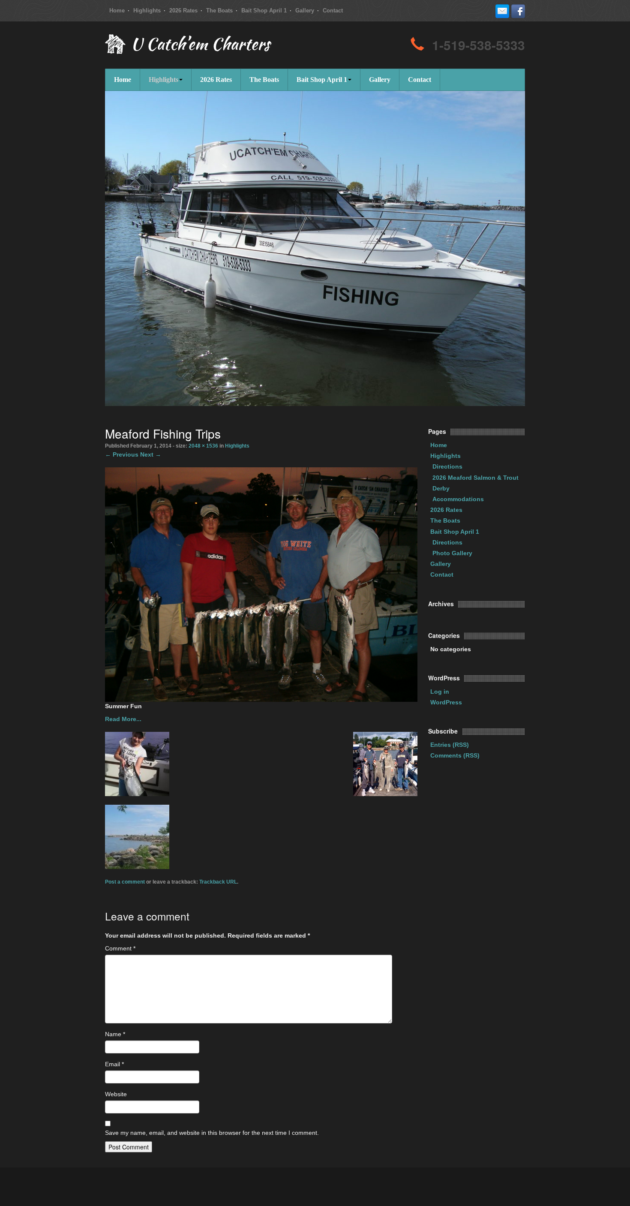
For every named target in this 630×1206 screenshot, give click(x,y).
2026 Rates (183, 10)
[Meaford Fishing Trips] (261, 583)
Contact (333, 10)
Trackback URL (218, 882)
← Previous (121, 454)
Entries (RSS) (449, 744)
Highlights (147, 10)
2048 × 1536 (203, 446)
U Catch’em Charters (200, 46)
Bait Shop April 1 (264, 10)
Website (116, 1094)
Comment (120, 948)
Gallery (304, 10)
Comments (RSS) (455, 755)
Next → (150, 454)
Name (115, 1034)
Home (117, 10)
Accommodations (458, 499)
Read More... (123, 719)
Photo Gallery (452, 553)
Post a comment (125, 882)
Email (114, 1064)
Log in (439, 691)
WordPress (446, 702)
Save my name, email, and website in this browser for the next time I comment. (212, 1132)
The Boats (219, 10)
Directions (447, 466)
